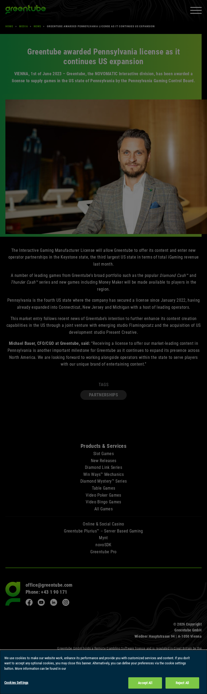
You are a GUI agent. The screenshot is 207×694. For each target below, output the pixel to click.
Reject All (182, 683)
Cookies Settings (16, 683)
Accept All (145, 683)
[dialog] (103, 672)
